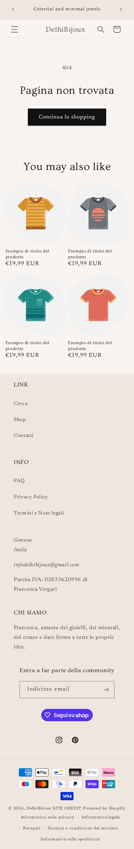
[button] (14, 29)
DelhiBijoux (38, 809)
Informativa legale (101, 817)
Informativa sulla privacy (48, 817)
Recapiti (32, 828)
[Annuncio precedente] (13, 9)
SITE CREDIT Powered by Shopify (89, 809)
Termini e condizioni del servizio (82, 828)
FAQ (19, 481)
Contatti (24, 435)
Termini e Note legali (39, 513)
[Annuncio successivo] (121, 9)
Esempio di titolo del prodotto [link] (27, 254)
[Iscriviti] (106, 689)
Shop (20, 419)
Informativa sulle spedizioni (70, 839)
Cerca (20, 403)
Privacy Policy (31, 497)
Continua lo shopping (67, 117)
